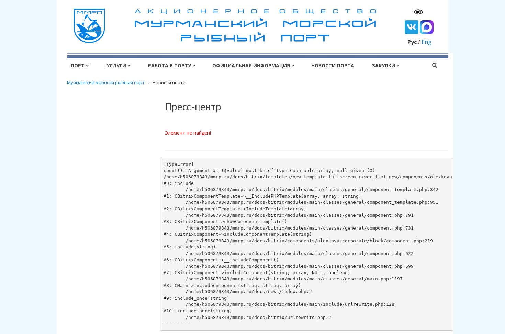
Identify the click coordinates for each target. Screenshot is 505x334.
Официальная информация (251, 65)
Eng (426, 42)
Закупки (383, 65)
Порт (78, 65)
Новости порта (332, 65)
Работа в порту (169, 65)
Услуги (116, 65)
